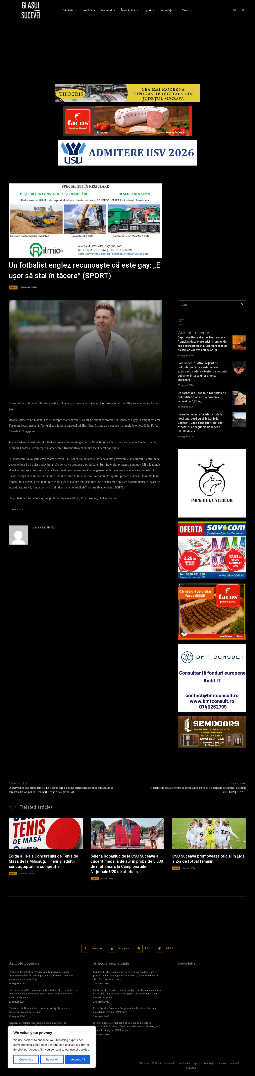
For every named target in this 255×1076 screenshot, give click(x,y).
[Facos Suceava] (212, 611)
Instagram (123, 948)
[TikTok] (159, 948)
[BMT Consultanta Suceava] (212, 678)
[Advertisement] (127, 50)
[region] (52, 1047)
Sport (13, 287)
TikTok (170, 948)
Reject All (52, 1059)
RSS (147, 948)
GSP (20, 509)
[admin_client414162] (18, 535)
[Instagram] (234, 10)
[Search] (242, 304)
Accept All (78, 1059)
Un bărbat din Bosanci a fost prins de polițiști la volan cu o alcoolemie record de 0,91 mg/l (202, 397)
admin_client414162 (43, 527)
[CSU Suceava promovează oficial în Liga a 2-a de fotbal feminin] (209, 833)
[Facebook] (226, 10)
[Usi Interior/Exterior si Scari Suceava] (212, 732)
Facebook (97, 948)
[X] (243, 10)
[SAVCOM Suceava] (212, 550)
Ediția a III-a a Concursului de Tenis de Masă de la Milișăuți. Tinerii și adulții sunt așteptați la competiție (43, 861)
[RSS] (139, 948)
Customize (26, 1059)
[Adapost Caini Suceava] (212, 483)
